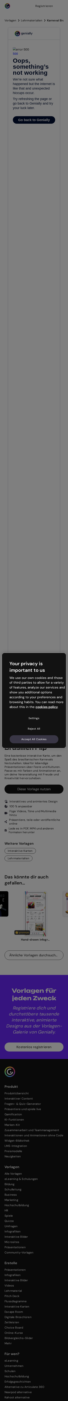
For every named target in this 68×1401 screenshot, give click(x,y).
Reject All (34, 728)
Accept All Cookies (34, 739)
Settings (34, 718)
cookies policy (47, 707)
